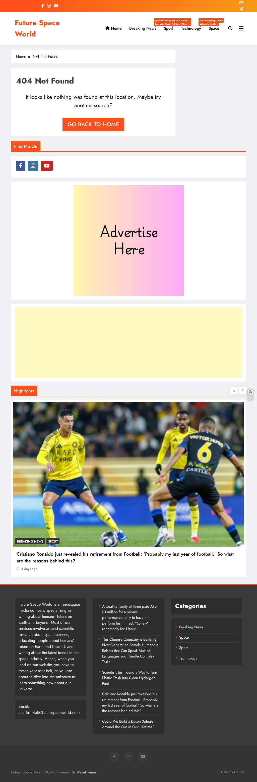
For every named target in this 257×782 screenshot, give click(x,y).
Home (116, 28)
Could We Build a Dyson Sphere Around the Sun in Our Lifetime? (128, 724)
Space (216, 26)
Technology (193, 28)
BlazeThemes (86, 772)
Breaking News (144, 28)
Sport (170, 28)
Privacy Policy (232, 771)
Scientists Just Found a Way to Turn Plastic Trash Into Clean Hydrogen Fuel (129, 678)
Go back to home (93, 124)
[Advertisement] (128, 342)
